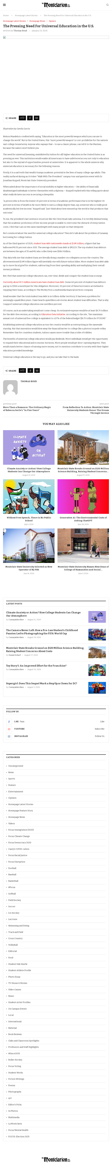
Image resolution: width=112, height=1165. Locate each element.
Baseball (12, 874)
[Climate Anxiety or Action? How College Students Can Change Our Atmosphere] (29, 447)
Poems (11, 1085)
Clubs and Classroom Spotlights (23, 1041)
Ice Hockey (13, 913)
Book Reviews (15, 1034)
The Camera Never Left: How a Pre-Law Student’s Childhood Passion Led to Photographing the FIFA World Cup (42, 632)
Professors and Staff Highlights (23, 1047)
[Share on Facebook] (30, 118)
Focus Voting (14, 1066)
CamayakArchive (16, 619)
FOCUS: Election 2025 (18, 1136)
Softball (12, 894)
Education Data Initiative (53, 314)
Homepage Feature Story (20, 810)
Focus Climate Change (19, 836)
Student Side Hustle (17, 964)
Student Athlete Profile (19, 970)
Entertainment (15, 791)
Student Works (15, 1072)
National (12, 1028)
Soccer (11, 906)
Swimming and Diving (18, 925)
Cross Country (15, 938)
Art (10, 1098)
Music (11, 996)
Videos (11, 823)
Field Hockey (14, 900)
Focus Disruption (16, 862)
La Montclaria (15, 1123)
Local (11, 1015)
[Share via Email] (36, 118)
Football (12, 868)
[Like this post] (23, 118)
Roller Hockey (15, 1060)
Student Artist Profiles (19, 1002)
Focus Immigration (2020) (21, 830)
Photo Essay (14, 977)
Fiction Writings (16, 1079)
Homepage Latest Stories (26, 15)
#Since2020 (14, 1053)
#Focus (11, 887)
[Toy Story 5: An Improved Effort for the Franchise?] (97, 670)
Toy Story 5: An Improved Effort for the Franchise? (36, 665)
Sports (11, 778)
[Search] (107, 5)
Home (6, 15)
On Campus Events (17, 1009)
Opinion (12, 798)
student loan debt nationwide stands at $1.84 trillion (59, 243)
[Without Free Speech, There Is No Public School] (29, 496)
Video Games (14, 989)
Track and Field (15, 932)
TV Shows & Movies (17, 983)
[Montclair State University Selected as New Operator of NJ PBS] (29, 545)
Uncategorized (15, 766)
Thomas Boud (20, 30)
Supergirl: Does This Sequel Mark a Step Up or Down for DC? (41, 683)
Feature (12, 785)
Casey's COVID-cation (18, 849)
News (11, 772)
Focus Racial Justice (17, 855)
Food (10, 957)
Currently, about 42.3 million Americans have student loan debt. (34, 282)
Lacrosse (12, 919)
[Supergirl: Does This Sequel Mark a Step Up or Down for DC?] (97, 688)
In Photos (13, 1111)
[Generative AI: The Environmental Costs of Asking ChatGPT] (83, 496)
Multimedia (13, 1117)
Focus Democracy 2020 (19, 842)
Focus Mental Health (18, 1130)
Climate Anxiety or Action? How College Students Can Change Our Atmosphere (43, 614)
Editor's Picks (15, 1104)
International (14, 1021)
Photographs (14, 1092)
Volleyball (13, 945)
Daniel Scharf (15, 655)
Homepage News (16, 817)
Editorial (12, 951)
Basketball (13, 881)
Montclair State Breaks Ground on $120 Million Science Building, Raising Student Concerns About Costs (45, 650)
